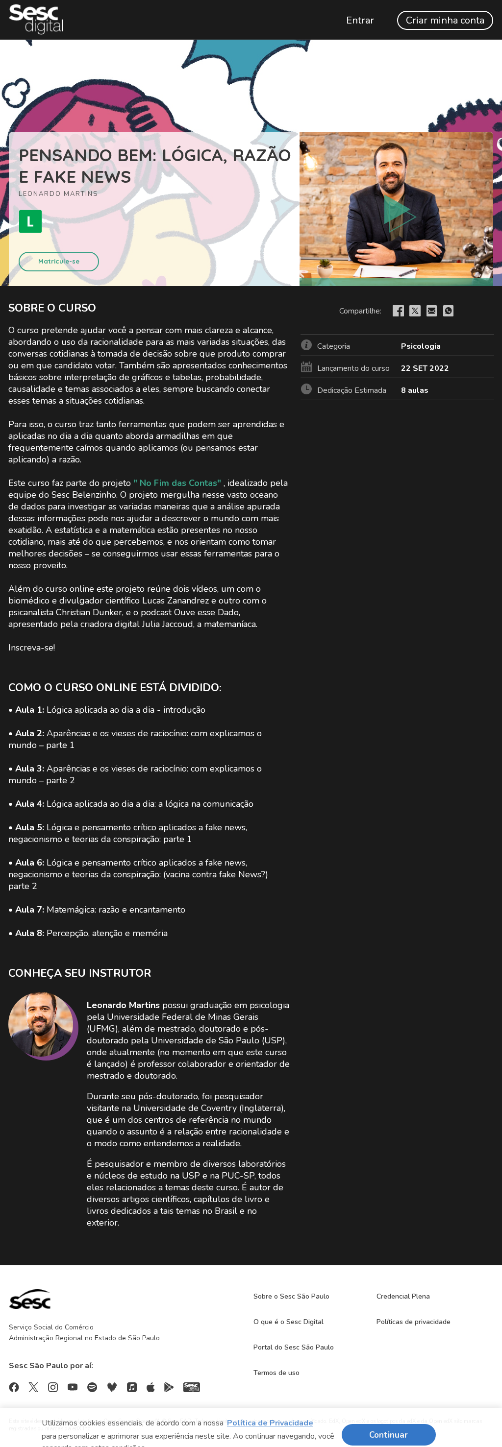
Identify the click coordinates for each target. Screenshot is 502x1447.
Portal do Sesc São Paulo (293, 1347)
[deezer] (112, 1388)
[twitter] (33, 1388)
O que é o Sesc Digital (288, 1321)
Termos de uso (276, 1372)
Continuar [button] (388, 1435)
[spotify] (92, 1388)
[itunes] (132, 1388)
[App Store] (151, 1388)
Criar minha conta (445, 20)
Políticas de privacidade (413, 1321)
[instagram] (53, 1388)
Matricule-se (58, 261)
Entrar (360, 20)
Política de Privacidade (270, 1423)
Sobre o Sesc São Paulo (291, 1296)
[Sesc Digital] (191, 1388)
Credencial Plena (403, 1296)
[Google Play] (169, 1388)
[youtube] (73, 1388)
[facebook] (14, 1388)
